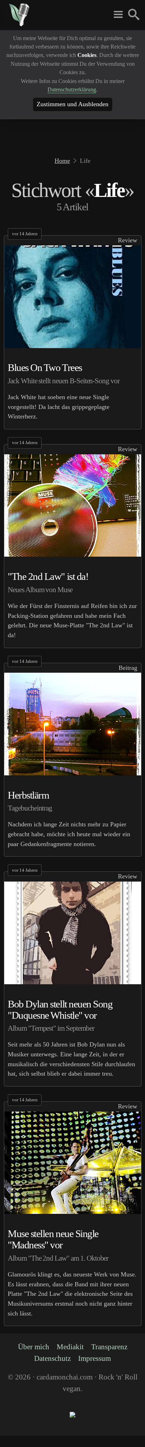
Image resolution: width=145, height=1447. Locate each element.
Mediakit (69, 1357)
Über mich (32, 1357)
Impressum (95, 1369)
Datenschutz (52, 1369)
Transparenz (110, 1357)
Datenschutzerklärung (72, 89)
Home (63, 161)
